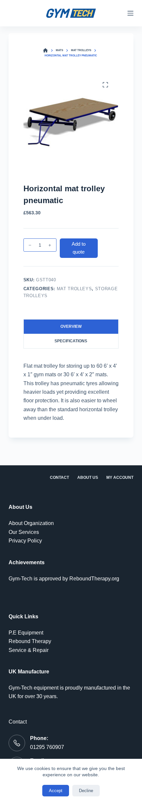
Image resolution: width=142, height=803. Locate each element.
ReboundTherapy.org (94, 578)
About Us (87, 477)
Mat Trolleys (74, 288)
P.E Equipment (26, 632)
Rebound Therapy (30, 641)
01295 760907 (47, 747)
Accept (55, 790)
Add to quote (79, 248)
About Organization (31, 523)
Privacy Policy (25, 540)
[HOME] (45, 50)
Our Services (24, 532)
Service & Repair (29, 650)
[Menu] (130, 13)
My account (119, 477)
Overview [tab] (71, 326)
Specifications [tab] (70, 341)
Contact (59, 477)
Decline (86, 790)
